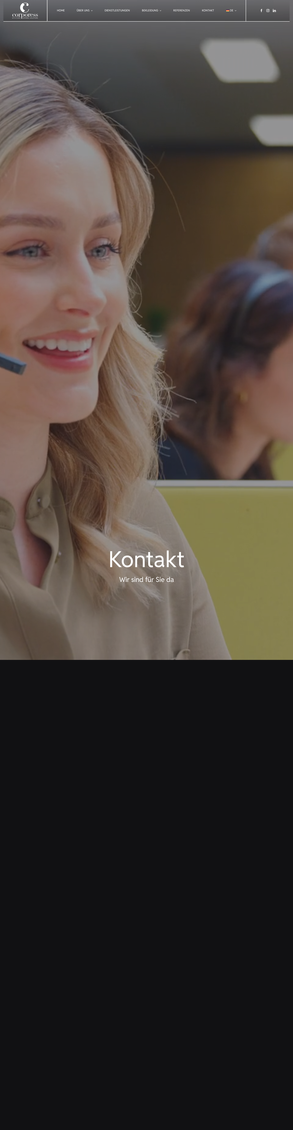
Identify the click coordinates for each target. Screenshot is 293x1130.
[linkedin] (274, 10)
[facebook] (261, 10)
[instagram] (267, 10)
